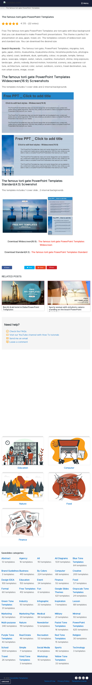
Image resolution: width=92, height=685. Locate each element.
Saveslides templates (19, 678)
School (9, 649)
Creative (80, 573)
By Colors (44, 573)
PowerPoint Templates (80, 626)
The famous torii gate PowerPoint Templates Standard (59, 252)
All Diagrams (62, 560)
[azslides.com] (12, 2)
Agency (26, 560)
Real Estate (26, 637)
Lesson (80, 603)
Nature (26, 624)
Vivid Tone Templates (25, 660)
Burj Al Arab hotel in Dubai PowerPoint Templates (21, 308)
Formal (8, 590)
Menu (85, 3)
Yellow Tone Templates (62, 660)
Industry (26, 603)
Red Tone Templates (61, 638)
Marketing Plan (27, 615)
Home (2, 8)
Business (26, 573)
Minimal (80, 615)
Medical (44, 615)
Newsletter (43, 624)
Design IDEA (8, 582)
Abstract (8, 560)
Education (26, 582)
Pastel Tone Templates (61, 626)
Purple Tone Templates (8, 638)
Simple (25, 649)
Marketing (8, 615)
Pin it (52, 267)
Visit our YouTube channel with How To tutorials (34, 335)
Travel (8, 658)
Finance (62, 582)
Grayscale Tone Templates (81, 592)
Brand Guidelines (10, 573)
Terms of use (49, 681)
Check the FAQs (17, 331)
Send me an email (18, 338)
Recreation (44, 637)
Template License (79, 681)
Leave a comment (18, 342)
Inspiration (61, 603)
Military (61, 615)
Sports (62, 649)
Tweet (30, 267)
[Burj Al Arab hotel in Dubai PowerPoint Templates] (23, 293)
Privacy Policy (63, 681)
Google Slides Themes (62, 592)
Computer (62, 573)
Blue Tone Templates (80, 562)
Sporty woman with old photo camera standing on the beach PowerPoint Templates (66, 309)
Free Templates (27, 590)
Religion (80, 637)
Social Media (43, 649)
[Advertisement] (46, 368)
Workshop (44, 658)
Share (7, 267)
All (44, 560)
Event (44, 582)
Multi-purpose (9, 624)
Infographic (44, 603)
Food (80, 582)
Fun (43, 590)
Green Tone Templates (8, 605)
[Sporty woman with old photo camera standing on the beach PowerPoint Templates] (69, 293)
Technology (79, 649)
